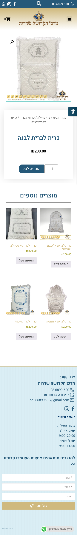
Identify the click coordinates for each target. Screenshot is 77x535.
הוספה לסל (31, 168)
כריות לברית (27, 117)
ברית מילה (43, 117)
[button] (69, 19)
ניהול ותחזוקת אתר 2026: (7, 528)
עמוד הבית (59, 117)
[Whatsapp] (4, 4)
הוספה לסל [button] (61, 264)
